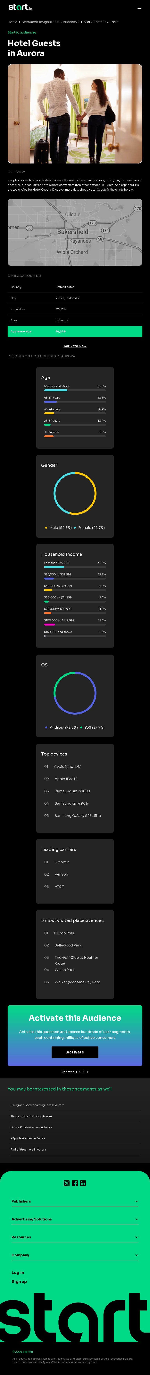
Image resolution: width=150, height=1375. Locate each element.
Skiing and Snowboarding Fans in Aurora (37, 1105)
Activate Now (75, 346)
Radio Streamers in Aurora (28, 1149)
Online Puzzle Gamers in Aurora (31, 1127)
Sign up (19, 1281)
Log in (18, 1272)
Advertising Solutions (32, 1219)
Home (12, 22)
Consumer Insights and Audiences (49, 22)
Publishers (21, 1201)
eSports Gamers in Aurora (28, 1138)
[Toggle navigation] (138, 7)
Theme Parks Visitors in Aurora (31, 1116)
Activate (75, 1052)
